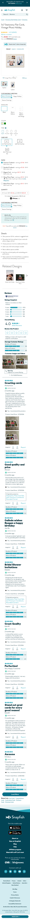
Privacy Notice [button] (15, 895)
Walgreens (6, 180)
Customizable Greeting (9, 93)
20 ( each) (14, 193)
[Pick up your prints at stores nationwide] (7, 862)
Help (15, 847)
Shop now (18, 3)
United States (16, 883)
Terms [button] (14, 892)
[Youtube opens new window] (20, 871)
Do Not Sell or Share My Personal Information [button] (15, 906)
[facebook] (6, 871)
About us (15, 838)
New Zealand (15, 885)
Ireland (19, 881)
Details (15, 39)
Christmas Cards (9, 802)
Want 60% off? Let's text (15, 852)
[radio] (2, 123)
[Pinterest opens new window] (15, 871)
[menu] (24, 78)
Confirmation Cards (10, 800)
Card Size (4, 137)
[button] (2, 10)
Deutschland (6, 881)
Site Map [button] (14, 889)
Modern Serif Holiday (9, 282)
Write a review (6, 34)
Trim (2, 128)
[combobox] (15, 14)
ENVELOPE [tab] (20, 49)
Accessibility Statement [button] (15, 903)
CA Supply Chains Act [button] (15, 901)
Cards (2, 20)
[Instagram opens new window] (11, 871)
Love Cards (12, 798)
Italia (24, 881)
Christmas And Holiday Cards (13, 20)
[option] (4, 84)
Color (3, 121)
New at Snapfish (15, 841)
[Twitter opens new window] (25, 871)
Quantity (4, 189)
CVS (24, 179)
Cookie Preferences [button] (15, 898)
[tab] (17, 77)
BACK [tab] (14, 49)
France (14, 881)
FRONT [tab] (8, 49)
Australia (24, 883)
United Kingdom (6, 883)
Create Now (15, 917)
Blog (15, 844)
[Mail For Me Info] (13, 220)
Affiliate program (15, 849)
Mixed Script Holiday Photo (20, 282)
